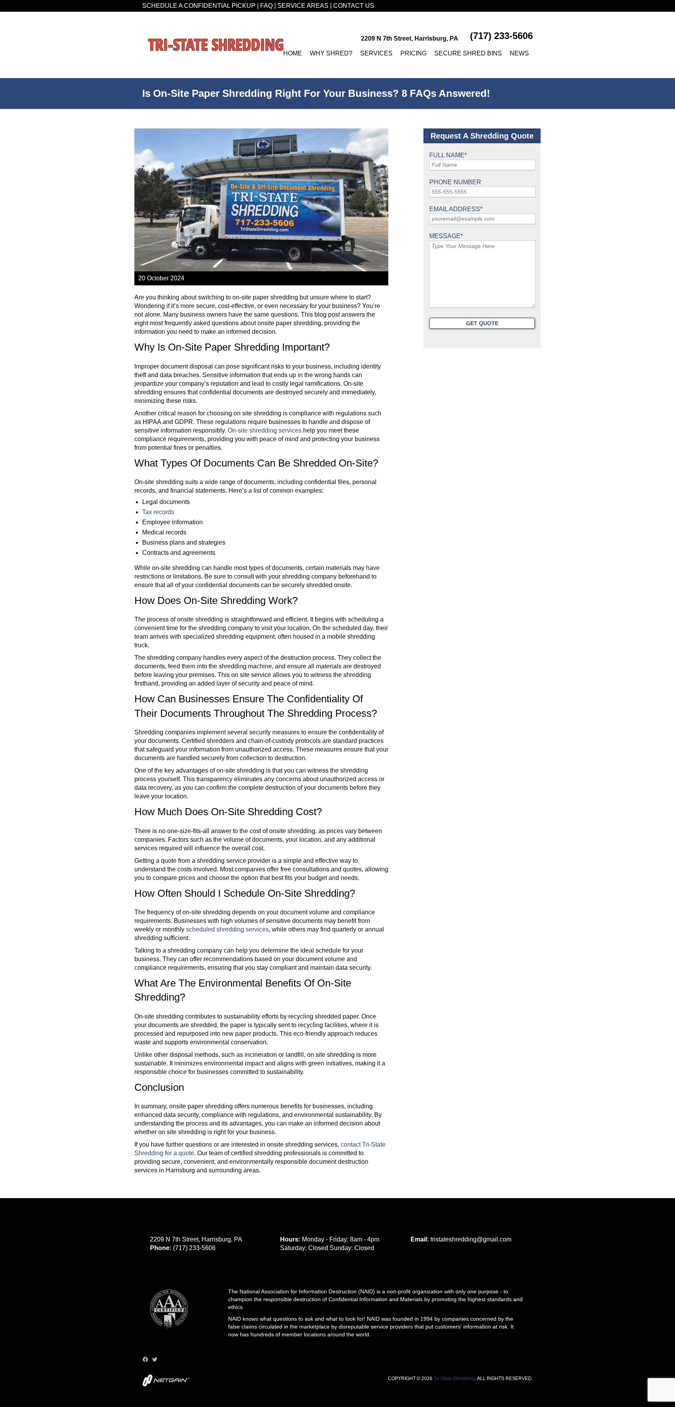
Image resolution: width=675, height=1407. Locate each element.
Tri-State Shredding (454, 1378)
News (519, 53)
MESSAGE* (446, 236)
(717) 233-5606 (501, 35)
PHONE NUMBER (455, 182)
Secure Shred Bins (468, 53)
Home (292, 53)
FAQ (266, 5)
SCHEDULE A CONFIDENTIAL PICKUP (198, 5)
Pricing (413, 53)
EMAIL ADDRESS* (455, 209)
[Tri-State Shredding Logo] (215, 45)
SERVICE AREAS (303, 5)
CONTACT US (353, 5)
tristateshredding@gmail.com (470, 1239)
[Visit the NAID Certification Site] (173, 1334)
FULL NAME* (448, 155)
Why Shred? (331, 53)
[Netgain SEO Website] (165, 1384)
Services (376, 53)
